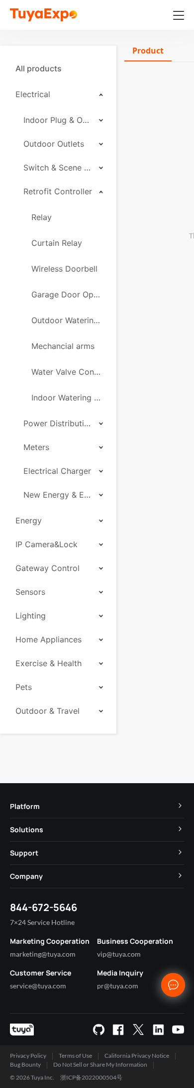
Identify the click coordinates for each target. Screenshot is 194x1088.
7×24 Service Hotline (42, 922)
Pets (23, 687)
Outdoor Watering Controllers (66, 320)
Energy (28, 520)
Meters (36, 447)
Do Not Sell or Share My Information (100, 1064)
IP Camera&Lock (46, 544)
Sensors (30, 592)
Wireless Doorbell (64, 269)
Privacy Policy (28, 1055)
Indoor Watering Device (66, 397)
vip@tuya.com (119, 954)
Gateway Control (47, 568)
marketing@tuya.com (43, 954)
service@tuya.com (38, 985)
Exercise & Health (48, 663)
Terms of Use (75, 1055)
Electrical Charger (57, 471)
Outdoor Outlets (53, 144)
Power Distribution (57, 423)
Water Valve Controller (66, 372)
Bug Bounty (25, 1064)
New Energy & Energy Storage (57, 495)
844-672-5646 (43, 907)
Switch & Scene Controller (57, 167)
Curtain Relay (56, 243)
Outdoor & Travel (47, 711)
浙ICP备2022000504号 (91, 1077)
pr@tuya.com (117, 985)
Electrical (32, 94)
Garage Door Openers (66, 294)
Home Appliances (48, 639)
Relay (41, 217)
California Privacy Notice (136, 1055)
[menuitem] (58, 68)
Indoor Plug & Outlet (57, 120)
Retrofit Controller (57, 191)
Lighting (30, 616)
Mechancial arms (63, 346)
